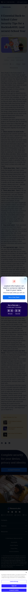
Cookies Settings (14, 581)
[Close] (26, 572)
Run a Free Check (14, 297)
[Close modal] (25, 279)
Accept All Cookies (13, 590)
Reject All (14, 586)
